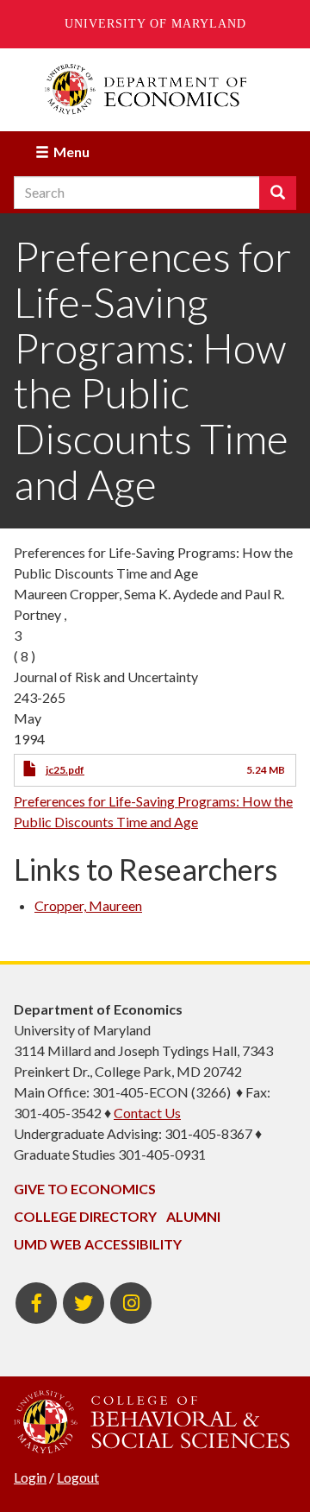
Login (30, 1477)
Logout (78, 1477)
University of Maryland (155, 23)
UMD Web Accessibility (98, 1244)
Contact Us (147, 1112)
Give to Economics (85, 1188)
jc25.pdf (65, 769)
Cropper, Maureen (88, 905)
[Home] (155, 89)
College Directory (85, 1216)
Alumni (193, 1216)
